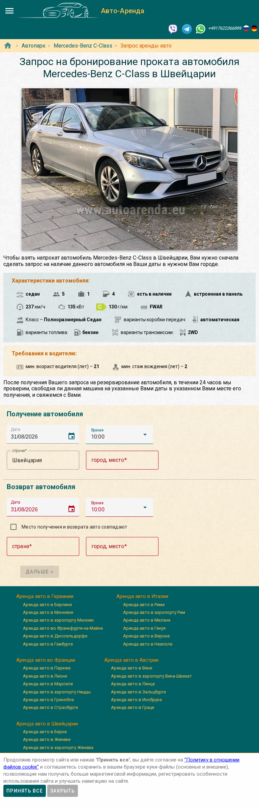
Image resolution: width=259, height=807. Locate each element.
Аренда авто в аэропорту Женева (58, 747)
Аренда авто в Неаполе (147, 644)
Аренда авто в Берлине (47, 604)
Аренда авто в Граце (132, 707)
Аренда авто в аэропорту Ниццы (57, 691)
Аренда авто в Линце (133, 683)
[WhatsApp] (200, 28)
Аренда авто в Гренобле (48, 699)
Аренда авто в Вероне (146, 635)
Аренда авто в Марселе (48, 683)
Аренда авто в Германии (45, 596)
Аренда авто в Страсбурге (50, 707)
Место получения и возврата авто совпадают (74, 527)
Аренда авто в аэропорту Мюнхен (58, 620)
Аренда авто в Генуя (144, 628)
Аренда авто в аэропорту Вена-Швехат (151, 676)
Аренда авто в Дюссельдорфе (55, 635)
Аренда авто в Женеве (46, 739)
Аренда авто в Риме (144, 604)
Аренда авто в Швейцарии (47, 724)
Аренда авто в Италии (142, 596)
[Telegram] (186, 28)
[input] (45, 434)
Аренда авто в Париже (46, 667)
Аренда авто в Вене (131, 667)
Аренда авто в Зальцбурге (138, 691)
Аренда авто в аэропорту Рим (154, 612)
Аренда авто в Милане (146, 620)
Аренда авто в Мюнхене (48, 612)
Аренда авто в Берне (45, 731)
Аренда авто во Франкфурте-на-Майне (63, 628)
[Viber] (173, 28)
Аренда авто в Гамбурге (48, 644)
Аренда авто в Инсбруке (136, 699)
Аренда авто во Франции (45, 660)
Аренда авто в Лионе (45, 676)
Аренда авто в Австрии (131, 660)
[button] (119, 434)
